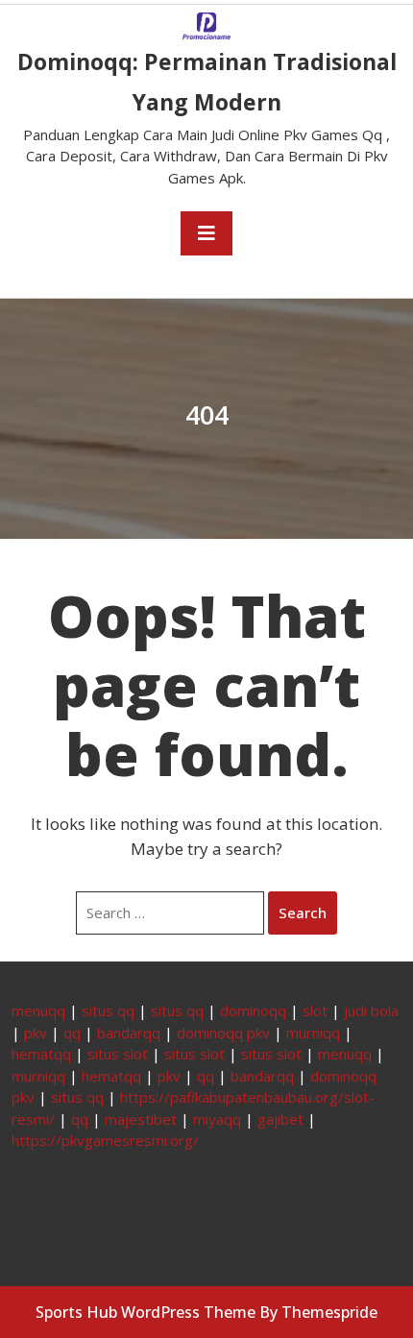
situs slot (117, 1053)
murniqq (313, 1032)
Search (303, 912)
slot (315, 1010)
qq (72, 1032)
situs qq (108, 1010)
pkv (35, 1032)
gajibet (280, 1119)
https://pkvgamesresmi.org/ (105, 1140)
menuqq (38, 1010)
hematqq (41, 1053)
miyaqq (217, 1119)
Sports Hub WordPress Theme (145, 1312)
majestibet (141, 1119)
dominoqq (253, 1010)
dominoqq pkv (223, 1032)
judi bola (371, 1010)
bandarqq (128, 1032)
